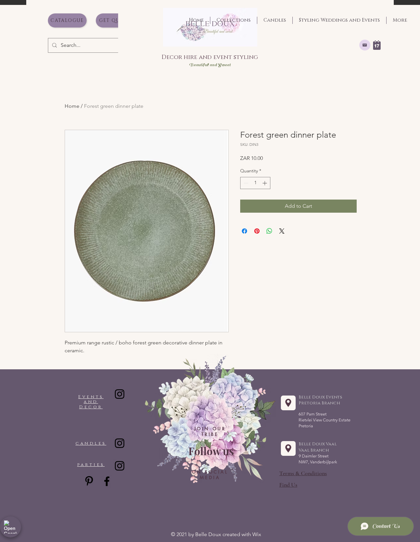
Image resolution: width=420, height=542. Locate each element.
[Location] (288, 403)
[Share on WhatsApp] (269, 231)
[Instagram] (119, 394)
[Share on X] (282, 231)
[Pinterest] (89, 480)
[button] (288, 484)
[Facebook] (106, 481)
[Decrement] (245, 183)
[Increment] (265, 183)
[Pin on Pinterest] (257, 231)
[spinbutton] (255, 183)
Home (72, 106)
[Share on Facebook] (244, 231)
